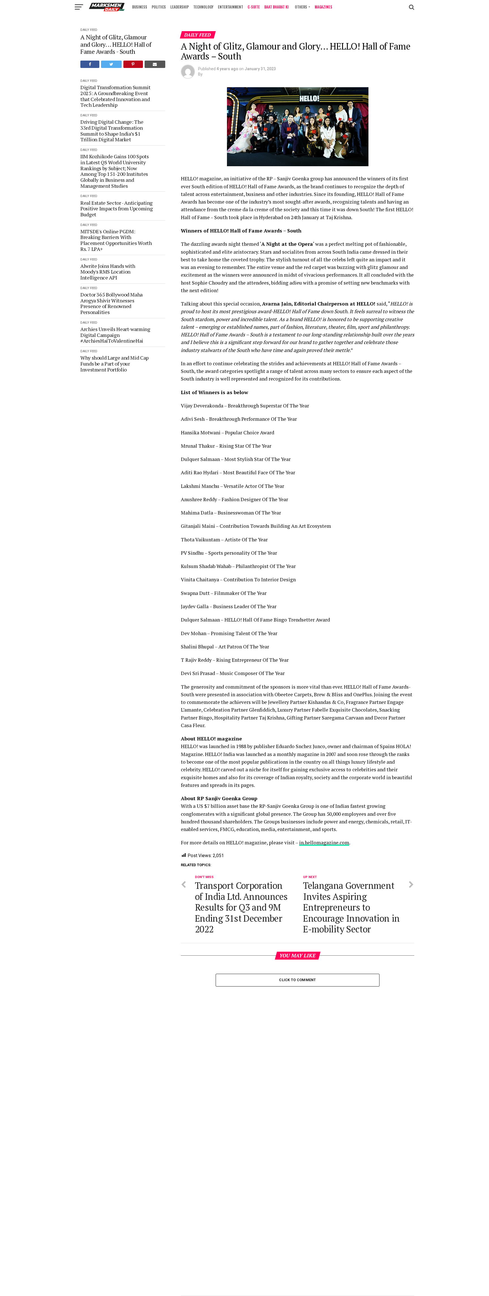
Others (301, 7)
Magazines (323, 7)
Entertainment (230, 7)
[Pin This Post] (133, 64)
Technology (203, 7)
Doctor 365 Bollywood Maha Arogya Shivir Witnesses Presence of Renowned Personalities (111, 303)
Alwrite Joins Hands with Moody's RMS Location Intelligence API (107, 272)
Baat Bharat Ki (276, 7)
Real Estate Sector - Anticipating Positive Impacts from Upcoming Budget (116, 208)
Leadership (179, 7)
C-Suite (254, 7)
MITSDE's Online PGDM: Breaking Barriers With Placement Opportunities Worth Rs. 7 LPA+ (116, 240)
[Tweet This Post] (111, 64)
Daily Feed (88, 30)
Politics (159, 7)
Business (139, 7)
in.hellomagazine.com (324, 842)
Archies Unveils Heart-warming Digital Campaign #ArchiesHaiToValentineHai (115, 335)
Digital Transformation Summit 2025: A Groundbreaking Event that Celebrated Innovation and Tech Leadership (115, 96)
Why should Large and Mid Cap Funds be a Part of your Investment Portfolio (114, 363)
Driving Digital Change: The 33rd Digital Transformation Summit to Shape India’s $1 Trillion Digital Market (111, 130)
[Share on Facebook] (89, 64)
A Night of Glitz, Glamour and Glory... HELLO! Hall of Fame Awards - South (115, 44)
